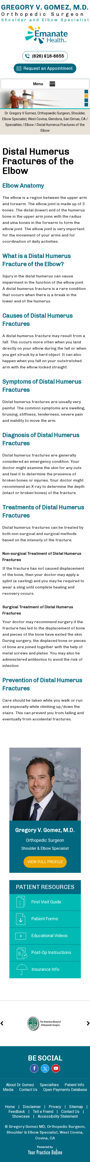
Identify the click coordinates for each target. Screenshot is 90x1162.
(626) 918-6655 (48, 56)
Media (8, 1089)
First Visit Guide (46, 901)
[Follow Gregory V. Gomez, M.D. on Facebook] (34, 1068)
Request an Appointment (48, 68)
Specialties (13, 125)
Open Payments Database (65, 1089)
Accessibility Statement (58, 1116)
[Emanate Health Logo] (45, 32)
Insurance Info (45, 969)
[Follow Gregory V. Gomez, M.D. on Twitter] (45, 1068)
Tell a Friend (43, 1111)
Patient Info (74, 1085)
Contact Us (28, 1089)
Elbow (29, 125)
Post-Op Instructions (51, 952)
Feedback (16, 1111)
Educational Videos (49, 935)
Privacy (55, 1106)
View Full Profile (45, 862)
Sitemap (76, 1106)
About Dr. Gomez (20, 1085)
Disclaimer (32, 1106)
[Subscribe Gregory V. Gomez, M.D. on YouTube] (56, 1068)
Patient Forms (44, 918)
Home (10, 1106)
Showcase (21, 1116)
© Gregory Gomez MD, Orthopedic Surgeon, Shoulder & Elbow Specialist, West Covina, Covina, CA (45, 1132)
